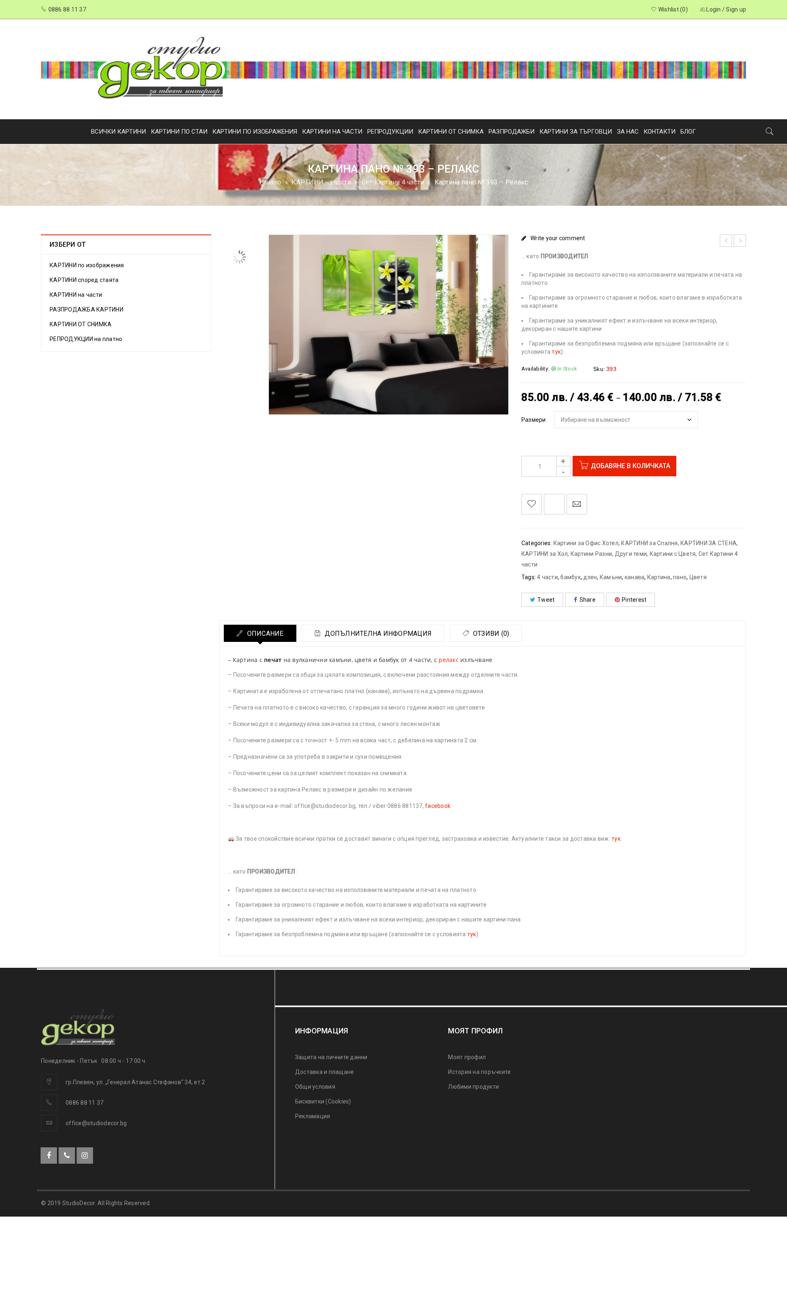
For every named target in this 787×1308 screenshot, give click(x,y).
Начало (270, 182)
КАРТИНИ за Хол (544, 553)
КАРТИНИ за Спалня (649, 543)
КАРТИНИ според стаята (84, 280)
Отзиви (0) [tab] (490, 633)
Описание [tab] (264, 633)
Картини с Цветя (673, 553)
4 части (547, 577)
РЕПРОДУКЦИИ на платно (86, 339)
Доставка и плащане (324, 1072)
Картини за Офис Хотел (586, 543)
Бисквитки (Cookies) (323, 1101)
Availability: (535, 369)
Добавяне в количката (630, 466)
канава (635, 577)
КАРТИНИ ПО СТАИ (179, 131)
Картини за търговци (575, 131)
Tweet (546, 599)
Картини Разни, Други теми (609, 553)
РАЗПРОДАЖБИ (512, 131)
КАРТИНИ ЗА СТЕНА (708, 543)
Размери (533, 419)
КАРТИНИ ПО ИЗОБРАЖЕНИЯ (254, 131)
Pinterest (634, 599)
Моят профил (467, 1057)
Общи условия (315, 1086)
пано (680, 577)
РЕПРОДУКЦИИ (390, 131)
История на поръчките (479, 1072)
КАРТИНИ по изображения (87, 265)
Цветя (698, 577)
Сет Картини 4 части (393, 182)
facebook (437, 806)
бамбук (570, 577)
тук (556, 351)
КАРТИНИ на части (321, 182)
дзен (590, 577)
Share (588, 599)
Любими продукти (473, 1086)
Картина (659, 577)
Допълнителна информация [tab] (377, 633)
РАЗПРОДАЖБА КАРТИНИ (86, 309)
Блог (688, 131)
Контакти (660, 131)
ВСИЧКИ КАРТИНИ (118, 131)
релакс (449, 660)
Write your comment (557, 238)
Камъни (611, 577)
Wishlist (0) (672, 9)
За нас (628, 131)
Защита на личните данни (331, 1057)
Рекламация (312, 1116)
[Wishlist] (531, 504)
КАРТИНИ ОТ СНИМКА (451, 131)
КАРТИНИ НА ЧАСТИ (332, 131)
